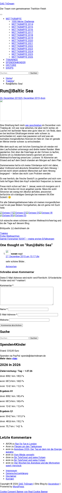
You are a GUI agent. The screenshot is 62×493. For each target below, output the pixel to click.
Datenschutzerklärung (17, 473)
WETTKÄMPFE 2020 (22, 40)
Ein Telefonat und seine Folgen (29, 457)
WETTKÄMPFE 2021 (22, 43)
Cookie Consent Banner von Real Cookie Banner (24, 491)
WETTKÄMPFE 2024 (22, 51)
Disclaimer (11, 476)
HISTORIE (11, 65)
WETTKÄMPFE (13, 18)
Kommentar (6, 285)
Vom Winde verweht (24, 454)
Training (4, 233)
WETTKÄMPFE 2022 (22, 46)
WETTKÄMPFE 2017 (22, 32)
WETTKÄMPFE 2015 (22, 27)
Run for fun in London (26, 443)
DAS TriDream (7, 3)
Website (4, 320)
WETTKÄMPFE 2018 (22, 35)
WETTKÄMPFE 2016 (22, 29)
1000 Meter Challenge (23, 21)
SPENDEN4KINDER (16, 62)
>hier (14, 358)
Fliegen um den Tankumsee (28, 446)
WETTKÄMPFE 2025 (22, 54)
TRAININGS (12, 59)
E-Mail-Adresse (8, 314)
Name (3, 309)
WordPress (18, 486)
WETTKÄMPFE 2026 (22, 57)
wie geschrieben (33, 125)
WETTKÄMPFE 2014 (22, 24)
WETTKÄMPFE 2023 (22, 48)
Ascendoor (53, 484)
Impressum (11, 470)
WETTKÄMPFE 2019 (22, 38)
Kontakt (10, 478)
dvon (42, 98)
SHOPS (9, 68)
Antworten (11, 266)
